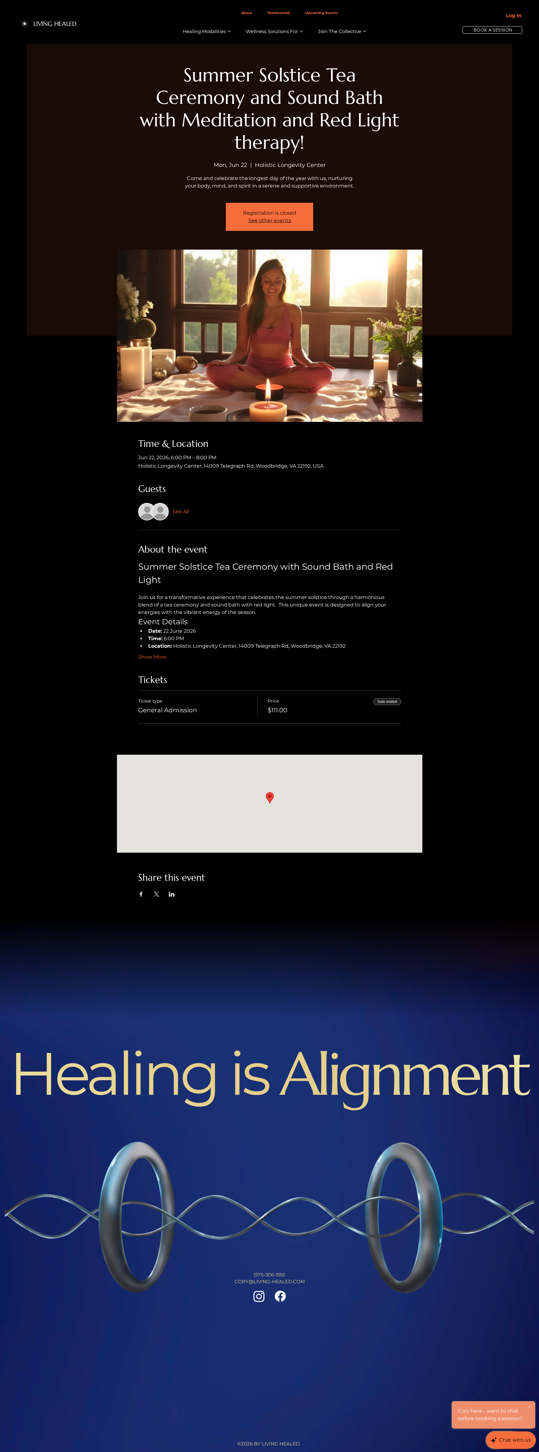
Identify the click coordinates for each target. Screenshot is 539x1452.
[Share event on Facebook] (141, 894)
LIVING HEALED (54, 24)
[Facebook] (280, 1296)
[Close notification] (529, 1407)
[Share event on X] (156, 894)
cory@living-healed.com (270, 1281)
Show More (152, 657)
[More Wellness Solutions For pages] (301, 31)
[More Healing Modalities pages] (229, 31)
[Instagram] (259, 1296)
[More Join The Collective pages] (364, 31)
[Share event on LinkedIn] (172, 894)
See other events (269, 220)
